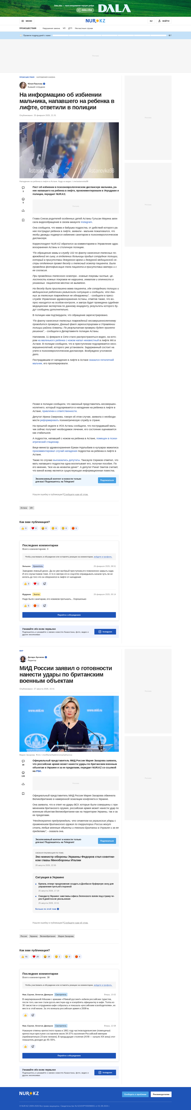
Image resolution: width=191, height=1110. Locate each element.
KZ (151, 21)
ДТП (70, 28)
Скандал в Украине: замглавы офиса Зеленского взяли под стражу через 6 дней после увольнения (76, 897)
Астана (24, 508)
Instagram (86, 222)
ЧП (64, 28)
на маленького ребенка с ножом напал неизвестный (68, 340)
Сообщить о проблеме (135, 1094)
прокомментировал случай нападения (55, 451)
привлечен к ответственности (59, 411)
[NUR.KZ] (95, 21)
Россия (24, 936)
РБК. (39, 771)
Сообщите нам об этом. (76, 494)
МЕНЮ (29, 21)
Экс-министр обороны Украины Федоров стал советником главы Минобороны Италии (75, 858)
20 (37, 957)
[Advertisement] (95, 56)
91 (26, 957)
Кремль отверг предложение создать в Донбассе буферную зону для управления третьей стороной (76, 885)
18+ (31, 508)
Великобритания (47, 936)
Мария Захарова (66, 936)
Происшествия (27, 28)
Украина (33, 936)
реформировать (49, 420)
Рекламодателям (161, 1094)
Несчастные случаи (84, 28)
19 (49, 957)
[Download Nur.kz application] (95, 8)
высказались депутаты (66, 460)
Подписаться (107, 480)
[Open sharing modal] (23, 210)
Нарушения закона (51, 28)
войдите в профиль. (103, 557)
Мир (21, 651)
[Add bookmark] (23, 220)
